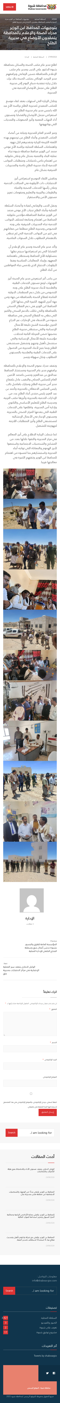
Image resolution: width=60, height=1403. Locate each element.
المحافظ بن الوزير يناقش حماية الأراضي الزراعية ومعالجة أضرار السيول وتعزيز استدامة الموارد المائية (30, 1216)
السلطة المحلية (40, 19)
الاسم (53, 1042)
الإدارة (27, 56)
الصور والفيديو (49, 1322)
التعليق (53, 1009)
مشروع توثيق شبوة (47, 1332)
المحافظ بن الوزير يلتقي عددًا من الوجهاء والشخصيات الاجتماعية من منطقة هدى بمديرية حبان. (31, 1193)
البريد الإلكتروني (50, 1059)
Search (11, 1132)
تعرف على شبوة (48, 1327)
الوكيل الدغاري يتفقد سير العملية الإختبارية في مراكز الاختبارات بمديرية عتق (21, 968)
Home (54, 19)
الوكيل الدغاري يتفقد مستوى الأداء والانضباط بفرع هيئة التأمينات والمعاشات (31, 1170)
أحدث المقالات (42, 1156)
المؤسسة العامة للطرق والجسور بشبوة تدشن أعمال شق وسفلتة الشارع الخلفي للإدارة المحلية (41, 946)
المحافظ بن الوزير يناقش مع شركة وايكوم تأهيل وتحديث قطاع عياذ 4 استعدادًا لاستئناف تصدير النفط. (30, 1238)
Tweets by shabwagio (45, 1356)
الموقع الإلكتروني (50, 1076)
